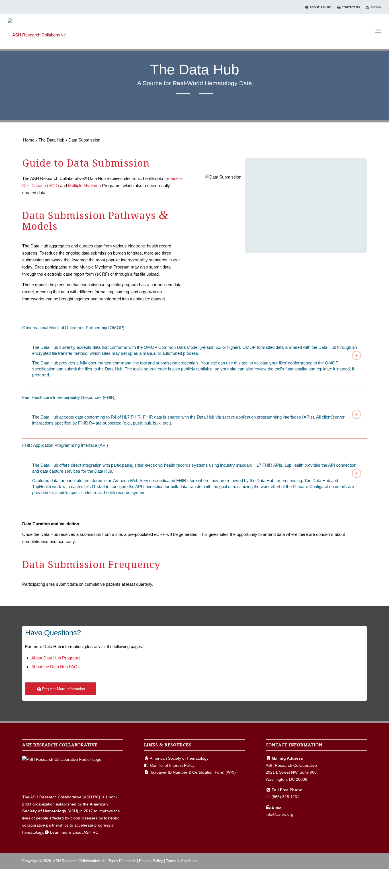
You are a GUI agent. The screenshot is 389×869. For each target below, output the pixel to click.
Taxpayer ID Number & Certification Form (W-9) (193, 772)
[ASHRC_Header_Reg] (37, 31)
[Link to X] (354, 860)
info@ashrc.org (279, 814)
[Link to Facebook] (345, 860)
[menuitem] (318, 7)
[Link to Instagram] (362, 860)
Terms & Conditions (182, 861)
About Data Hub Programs (56, 657)
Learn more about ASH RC (74, 832)
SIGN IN (375, 7)
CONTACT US (350, 7)
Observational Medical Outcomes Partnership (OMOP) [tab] (73, 327)
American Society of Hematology (179, 758)
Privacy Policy (151, 861)
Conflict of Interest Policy (172, 765)
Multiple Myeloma (84, 185)
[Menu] (378, 31)
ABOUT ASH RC (320, 7)
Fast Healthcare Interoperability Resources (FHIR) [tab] (69, 397)
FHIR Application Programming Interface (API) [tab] (65, 445)
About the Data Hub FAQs (55, 666)
